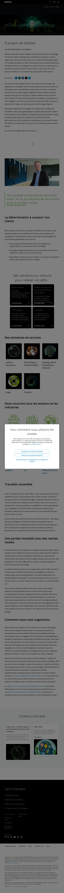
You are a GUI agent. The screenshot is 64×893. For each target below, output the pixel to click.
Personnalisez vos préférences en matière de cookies (32, 460)
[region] (32, 446)
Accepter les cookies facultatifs (32, 451)
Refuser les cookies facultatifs (32, 455)
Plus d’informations (35, 444)
